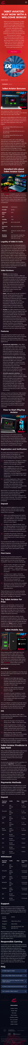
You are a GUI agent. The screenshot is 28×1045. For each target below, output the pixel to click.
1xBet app (7, 662)
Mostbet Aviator (14, 1017)
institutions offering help (21, 1041)
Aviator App (14, 1010)
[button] (26, 2)
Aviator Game (4, 79)
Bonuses (14, 1013)
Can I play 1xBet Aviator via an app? (12, 975)
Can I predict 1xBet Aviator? (10, 991)
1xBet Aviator (14, 1022)
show (10, 84)
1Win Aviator (14, 1015)
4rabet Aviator (14, 1024)
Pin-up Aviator (14, 1019)
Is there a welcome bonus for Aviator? (13, 986)
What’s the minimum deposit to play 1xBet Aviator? (13, 981)
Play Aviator (14, 51)
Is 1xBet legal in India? (8, 970)
